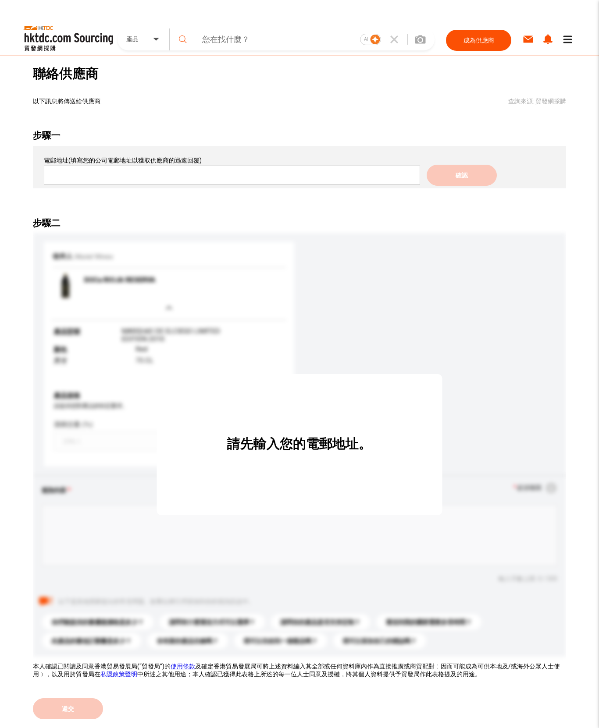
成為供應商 (479, 40)
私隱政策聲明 (118, 674)
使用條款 (183, 666)
